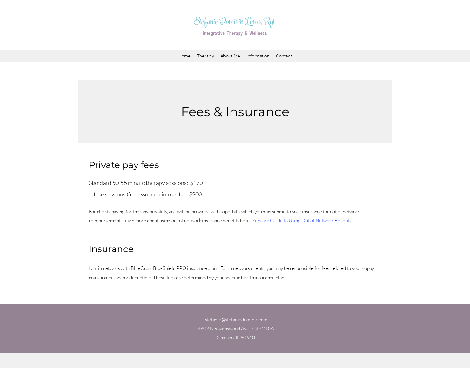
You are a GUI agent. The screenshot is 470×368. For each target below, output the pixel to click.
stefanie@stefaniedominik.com (236, 320)
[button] (258, 56)
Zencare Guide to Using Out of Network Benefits (301, 221)
